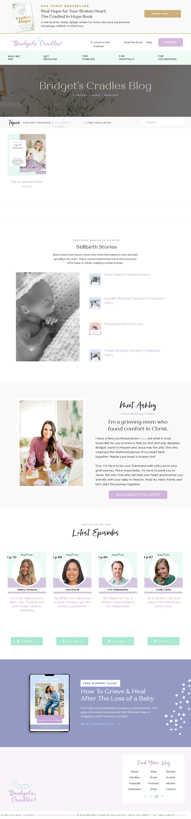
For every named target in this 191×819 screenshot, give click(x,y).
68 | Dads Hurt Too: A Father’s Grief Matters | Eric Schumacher (118, 602)
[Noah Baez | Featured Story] (95, 279)
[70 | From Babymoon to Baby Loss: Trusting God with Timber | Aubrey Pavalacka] (27, 573)
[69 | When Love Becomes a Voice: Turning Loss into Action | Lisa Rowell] (72, 573)
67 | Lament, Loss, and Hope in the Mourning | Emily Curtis (163, 602)
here (143, 438)
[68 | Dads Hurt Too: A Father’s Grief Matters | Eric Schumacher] (118, 573)
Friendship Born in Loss (124, 324)
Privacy (182, 815)
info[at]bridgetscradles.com (55, 815)
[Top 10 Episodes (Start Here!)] (27, 155)
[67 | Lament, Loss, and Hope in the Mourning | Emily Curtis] (163, 573)
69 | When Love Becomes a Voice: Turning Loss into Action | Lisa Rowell (72, 602)
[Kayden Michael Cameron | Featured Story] (95, 303)
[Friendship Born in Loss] (95, 329)
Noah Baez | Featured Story (128, 274)
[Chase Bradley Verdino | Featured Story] (95, 355)
